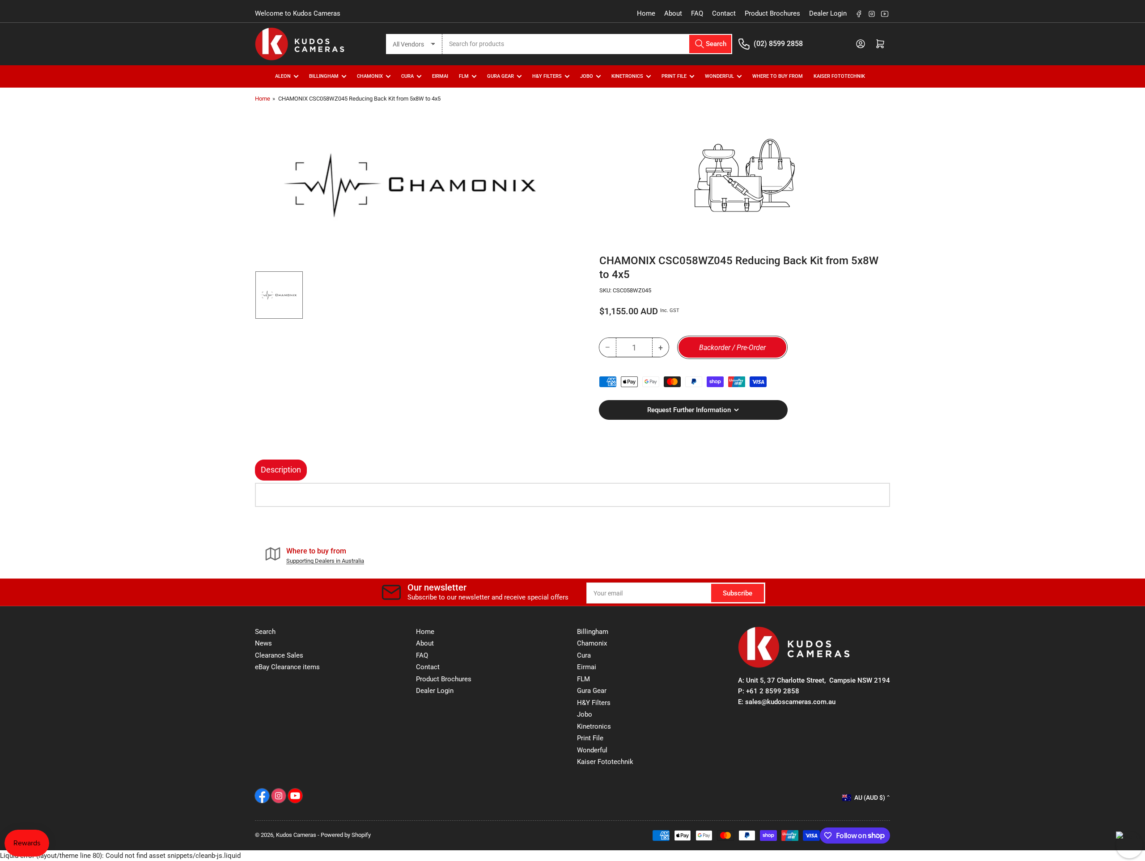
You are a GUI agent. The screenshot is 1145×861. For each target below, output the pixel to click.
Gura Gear (500, 76)
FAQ (697, 13)
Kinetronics (627, 76)
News (263, 643)
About (673, 13)
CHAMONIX (370, 76)
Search (265, 632)
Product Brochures (772, 13)
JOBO (586, 76)
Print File (674, 76)
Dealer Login (828, 13)
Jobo (584, 714)
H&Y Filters (547, 76)
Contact (724, 13)
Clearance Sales (279, 655)
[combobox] (587, 44)
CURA (407, 76)
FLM (464, 76)
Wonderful (592, 750)
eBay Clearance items (287, 667)
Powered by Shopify (346, 834)
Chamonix (592, 643)
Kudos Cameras (296, 834)
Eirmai (586, 667)
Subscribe (737, 593)
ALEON (283, 76)
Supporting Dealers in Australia (325, 560)
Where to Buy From (777, 76)
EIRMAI (440, 76)
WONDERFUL (719, 76)
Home (646, 13)
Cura (584, 655)
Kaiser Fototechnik (839, 76)
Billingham (324, 76)
